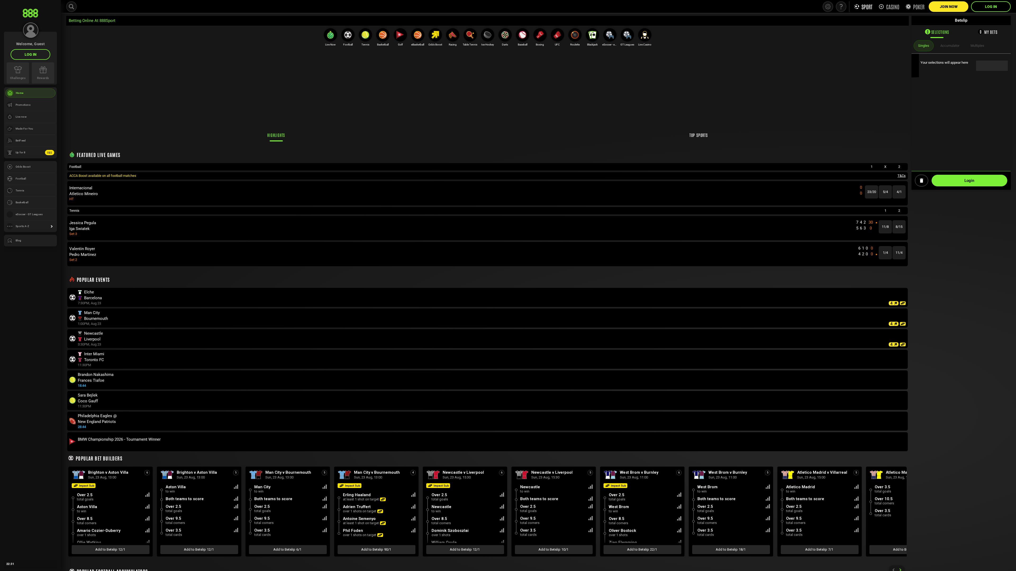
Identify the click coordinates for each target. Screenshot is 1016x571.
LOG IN (31, 54)
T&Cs (901, 176)
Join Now (949, 6)
